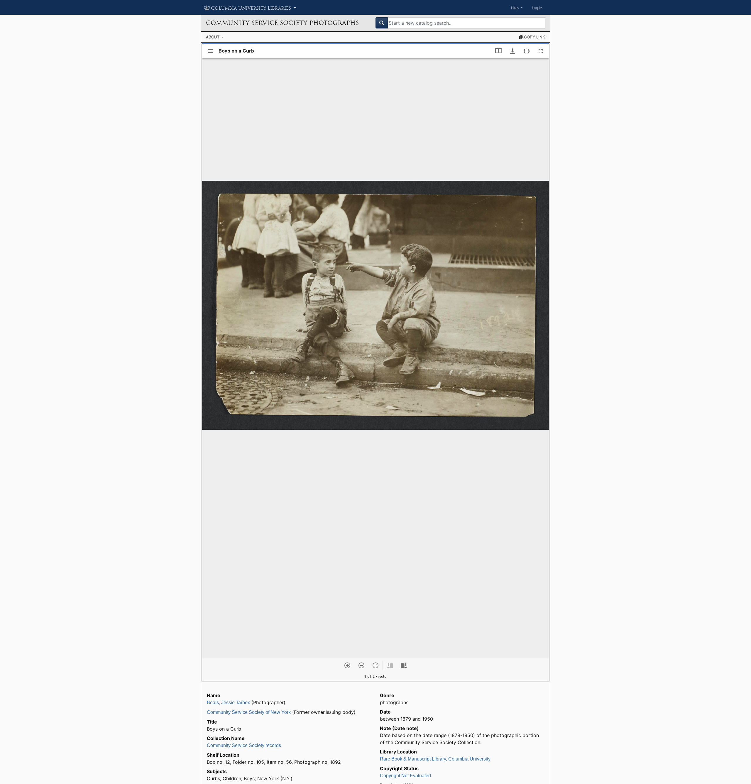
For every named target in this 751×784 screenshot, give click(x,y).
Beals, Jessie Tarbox (228, 702)
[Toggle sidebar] (210, 51)
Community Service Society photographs (282, 22)
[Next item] (404, 665)
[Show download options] (512, 51)
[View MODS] (527, 51)
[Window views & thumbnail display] (498, 51)
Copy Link (534, 37)
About (213, 37)
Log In (537, 8)
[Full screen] (541, 51)
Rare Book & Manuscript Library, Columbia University (435, 758)
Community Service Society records (244, 745)
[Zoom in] (347, 665)
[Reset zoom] (375, 665)
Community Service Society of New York (249, 712)
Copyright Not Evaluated (405, 775)
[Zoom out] (361, 665)
